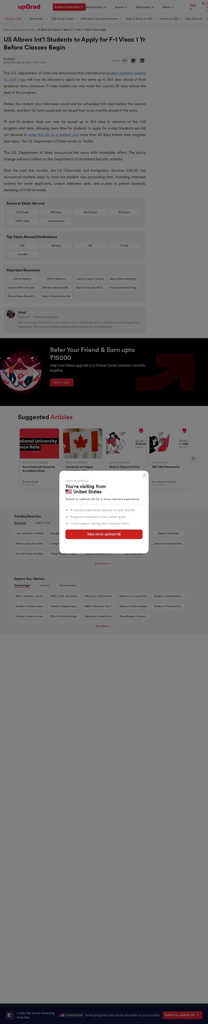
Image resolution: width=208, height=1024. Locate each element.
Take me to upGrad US (104, 534)
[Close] (144, 475)
